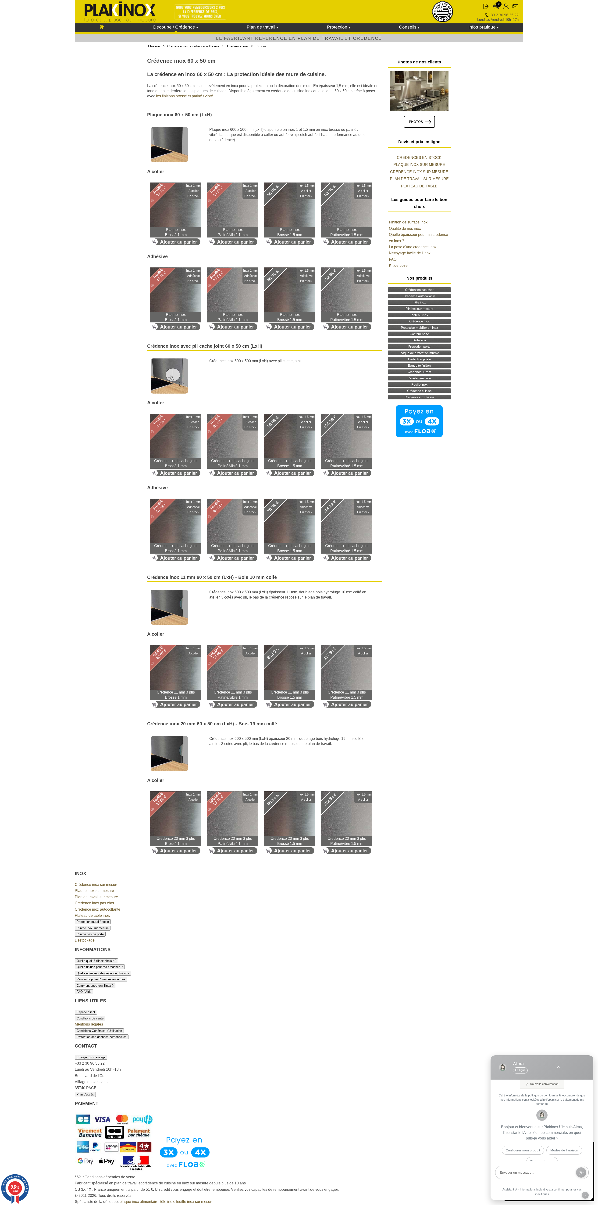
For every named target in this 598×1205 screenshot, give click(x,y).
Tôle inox (419, 302)
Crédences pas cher (419, 290)
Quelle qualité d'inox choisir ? (96, 961)
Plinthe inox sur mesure (93, 928)
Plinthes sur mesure (419, 308)
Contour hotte (419, 334)
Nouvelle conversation (544, 1084)
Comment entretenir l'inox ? (95, 985)
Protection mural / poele (93, 922)
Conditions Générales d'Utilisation (99, 1031)
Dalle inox (419, 340)
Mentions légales (89, 1024)
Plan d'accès (85, 1094)
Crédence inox (419, 321)
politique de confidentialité (545, 1095)
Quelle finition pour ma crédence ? (100, 967)
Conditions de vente (90, 1018)
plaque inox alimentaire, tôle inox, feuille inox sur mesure (167, 1202)
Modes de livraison (564, 1150)
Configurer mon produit (523, 1150)
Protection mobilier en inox (419, 327)
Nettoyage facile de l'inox (410, 253)
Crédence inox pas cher (94, 903)
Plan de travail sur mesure (96, 897)
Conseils (407, 27)
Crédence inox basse (419, 397)
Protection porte (419, 346)
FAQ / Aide (84, 991)
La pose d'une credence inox (413, 247)
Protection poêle (419, 359)
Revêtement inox (419, 378)
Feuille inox (419, 384)
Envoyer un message (91, 1057)
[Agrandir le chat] (558, 1067)
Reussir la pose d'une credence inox (101, 979)
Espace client (86, 1012)
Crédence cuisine (419, 391)
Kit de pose (398, 265)
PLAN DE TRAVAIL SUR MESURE (419, 179)
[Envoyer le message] (581, 1172)
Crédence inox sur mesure (96, 885)
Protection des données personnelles (102, 1037)
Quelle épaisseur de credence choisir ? (103, 973)
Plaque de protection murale (419, 353)
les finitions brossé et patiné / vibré (184, 96)
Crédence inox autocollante (97, 909)
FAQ (392, 259)
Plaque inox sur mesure (94, 891)
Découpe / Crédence (174, 27)
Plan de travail (261, 27)
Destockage (85, 940)
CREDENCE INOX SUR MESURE (419, 172)
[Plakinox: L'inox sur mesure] (102, 27)
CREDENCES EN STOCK (419, 158)
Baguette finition (419, 365)
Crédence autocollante (419, 296)
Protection (337, 27)
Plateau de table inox (92, 915)
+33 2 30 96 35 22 (504, 15)
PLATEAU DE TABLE (419, 186)
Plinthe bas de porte (90, 934)
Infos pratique (482, 27)
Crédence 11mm (419, 372)
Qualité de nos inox (405, 228)
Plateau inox (419, 315)
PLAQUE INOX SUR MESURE (419, 165)
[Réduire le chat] (585, 1195)
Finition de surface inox (408, 222)
